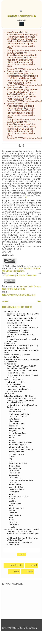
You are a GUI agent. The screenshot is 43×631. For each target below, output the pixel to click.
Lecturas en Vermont (15, 411)
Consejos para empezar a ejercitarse (17, 330)
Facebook (33, 565)
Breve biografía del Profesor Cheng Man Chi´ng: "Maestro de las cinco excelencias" (21, 360)
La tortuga (12, 510)
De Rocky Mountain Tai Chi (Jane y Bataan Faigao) (19, 396)
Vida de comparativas (13, 544)
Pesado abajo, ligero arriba (16, 454)
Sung (10, 458)
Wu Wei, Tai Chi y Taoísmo (14, 391)
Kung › (39, 301)
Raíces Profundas (14, 524)
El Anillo (11, 517)
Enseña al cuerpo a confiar (16, 428)
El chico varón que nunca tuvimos (18, 496)
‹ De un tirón (5, 301)
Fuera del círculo (14, 425)
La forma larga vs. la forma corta (18, 447)
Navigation (21, 24)
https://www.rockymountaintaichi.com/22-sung (18, 294)
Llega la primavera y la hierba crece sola (18, 389)
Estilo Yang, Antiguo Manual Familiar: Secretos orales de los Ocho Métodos (20, 401)
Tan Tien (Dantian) (14, 470)
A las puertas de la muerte (16, 489)
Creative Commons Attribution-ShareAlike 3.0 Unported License (21, 269)
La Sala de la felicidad (15, 503)
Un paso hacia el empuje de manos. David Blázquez (22, 318)
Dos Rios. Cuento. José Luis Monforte (17, 332)
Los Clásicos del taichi (11, 363)
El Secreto (12, 437)
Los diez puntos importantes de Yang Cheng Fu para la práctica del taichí (22, 376)
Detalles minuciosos (14, 477)
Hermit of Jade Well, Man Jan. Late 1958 (16, 348)
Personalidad (12, 526)
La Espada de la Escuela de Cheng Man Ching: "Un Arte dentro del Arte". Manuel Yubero (23, 314)
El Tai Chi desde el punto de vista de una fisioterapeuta (22, 327)
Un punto (11, 519)
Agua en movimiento (15, 515)
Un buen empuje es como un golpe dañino (21, 442)
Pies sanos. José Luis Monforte (15, 322)
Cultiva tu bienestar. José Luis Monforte (18, 325)
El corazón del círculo (15, 484)
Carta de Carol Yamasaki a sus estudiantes (17, 354)
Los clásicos (12, 501)
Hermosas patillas (14, 475)
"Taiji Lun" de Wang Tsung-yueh (15, 372)
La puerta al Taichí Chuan (16, 487)
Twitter (16, 571)
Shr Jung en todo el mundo (16, 423)
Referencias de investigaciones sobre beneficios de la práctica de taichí (22, 340)
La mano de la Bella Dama (11, 357)
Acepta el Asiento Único (14, 384)
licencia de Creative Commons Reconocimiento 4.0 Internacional (21, 287)
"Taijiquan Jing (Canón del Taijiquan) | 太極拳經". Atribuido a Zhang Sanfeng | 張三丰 (21, 367)
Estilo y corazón (13, 482)
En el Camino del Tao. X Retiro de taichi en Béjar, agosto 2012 (21, 335)
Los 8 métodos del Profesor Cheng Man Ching (20, 542)
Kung (10, 461)
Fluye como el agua (14, 465)
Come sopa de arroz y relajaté (17, 416)
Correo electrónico (15, 565)
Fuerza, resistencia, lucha (16, 451)
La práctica (12, 494)
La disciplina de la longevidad (17, 444)
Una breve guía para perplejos (15, 382)
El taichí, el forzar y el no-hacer (16, 386)
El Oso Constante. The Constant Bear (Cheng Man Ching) (21, 345)
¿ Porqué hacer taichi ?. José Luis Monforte (19, 320)
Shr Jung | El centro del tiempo (17, 432)
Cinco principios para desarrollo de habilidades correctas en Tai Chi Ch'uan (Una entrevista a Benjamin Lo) (23, 533)
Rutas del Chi (13, 522)
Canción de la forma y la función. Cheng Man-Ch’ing (22, 370)
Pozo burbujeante (14, 491)
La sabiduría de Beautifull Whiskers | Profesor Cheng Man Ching (22, 406)
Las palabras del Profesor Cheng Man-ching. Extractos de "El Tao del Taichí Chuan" (22, 539)
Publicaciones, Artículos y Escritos (17, 307)
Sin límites (12, 498)
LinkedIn (30, 571)
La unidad (11, 440)
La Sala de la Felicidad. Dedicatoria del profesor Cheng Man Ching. (21, 351)
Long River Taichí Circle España (21, 16)
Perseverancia (13, 512)
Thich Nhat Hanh (9, 393)
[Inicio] (21, 12)
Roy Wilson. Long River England (13, 379)
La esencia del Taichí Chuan (17, 409)
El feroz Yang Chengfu (15, 435)
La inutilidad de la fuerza (16, 508)
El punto (11, 505)
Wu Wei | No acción (14, 418)
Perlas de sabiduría (14, 472)
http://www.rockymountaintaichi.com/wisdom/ (20, 275)
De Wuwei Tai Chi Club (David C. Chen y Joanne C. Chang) (21, 529)
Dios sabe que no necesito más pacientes (21, 479)
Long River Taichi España (11, 311)
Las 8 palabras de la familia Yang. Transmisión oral (21, 398)
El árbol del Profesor (10, 343)
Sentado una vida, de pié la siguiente (19, 414)
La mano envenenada (15, 468)
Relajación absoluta (14, 421)
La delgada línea (13, 430)
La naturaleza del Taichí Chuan (18, 463)
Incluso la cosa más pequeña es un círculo (21, 449)
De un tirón (12, 456)
